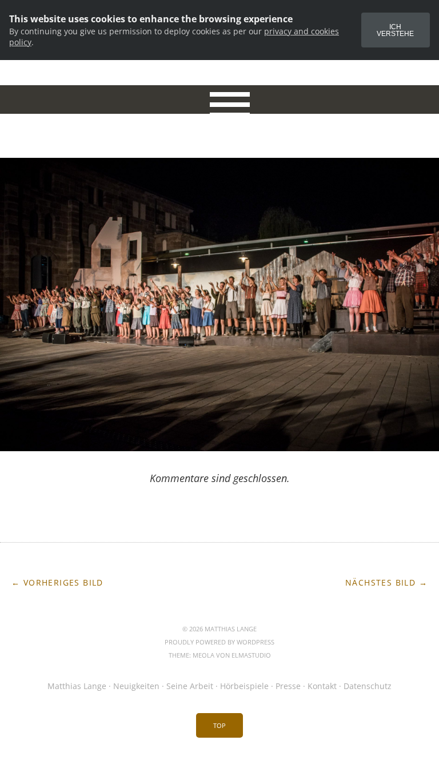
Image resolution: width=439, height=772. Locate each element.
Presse (288, 686)
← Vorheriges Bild (57, 582)
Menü (220, 99)
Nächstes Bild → (386, 582)
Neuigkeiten (136, 686)
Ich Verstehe (395, 30)
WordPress (255, 642)
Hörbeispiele (244, 686)
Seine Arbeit (189, 686)
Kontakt (322, 686)
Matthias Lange (76, 686)
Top (219, 725)
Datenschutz (368, 686)
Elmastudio (251, 655)
